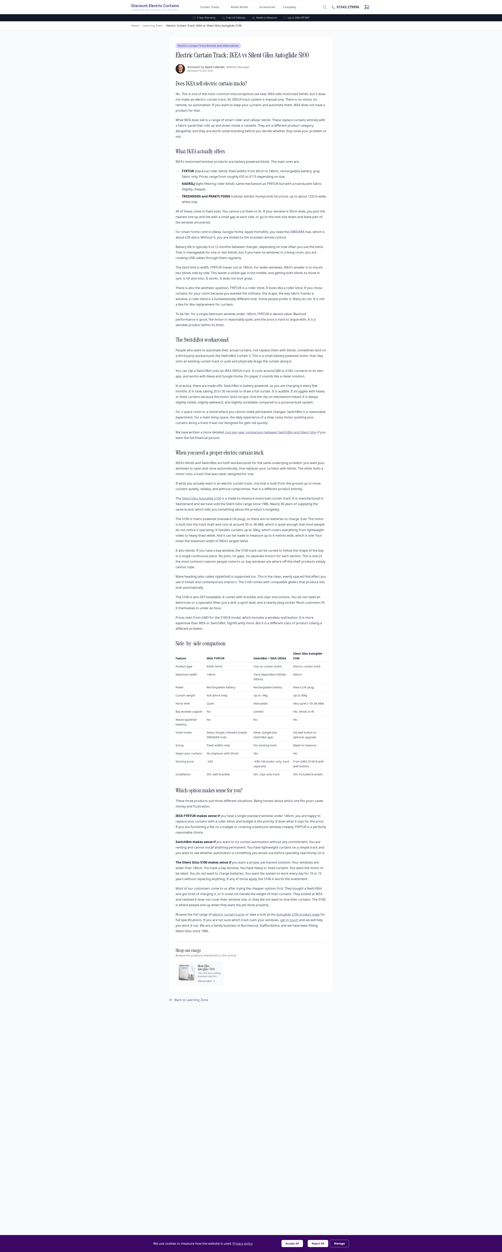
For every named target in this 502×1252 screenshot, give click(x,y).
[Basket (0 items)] (366, 7)
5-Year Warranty (206, 17)
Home (135, 25)
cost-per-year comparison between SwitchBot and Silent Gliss (271, 432)
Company (289, 7)
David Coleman (215, 67)
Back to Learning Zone (191, 1000)
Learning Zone (152, 25)
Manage (339, 1243)
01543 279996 (348, 7)
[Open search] (324, 7)
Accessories (267, 7)
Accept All (292, 1243)
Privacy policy (243, 1243)
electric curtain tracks (228, 914)
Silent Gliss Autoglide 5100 (201, 498)
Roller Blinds (239, 7)
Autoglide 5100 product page (298, 914)
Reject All (318, 1243)
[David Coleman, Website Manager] (180, 69)
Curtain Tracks (209, 7)
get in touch (289, 920)
